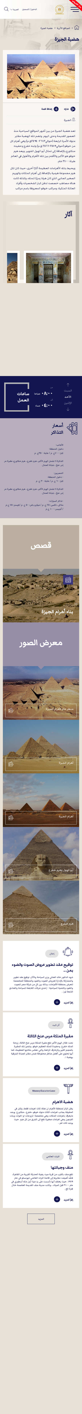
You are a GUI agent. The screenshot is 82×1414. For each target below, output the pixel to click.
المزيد (41, 1219)
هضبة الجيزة (46, 28)
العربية (16, 9)
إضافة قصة (46, 109)
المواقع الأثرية (63, 28)
